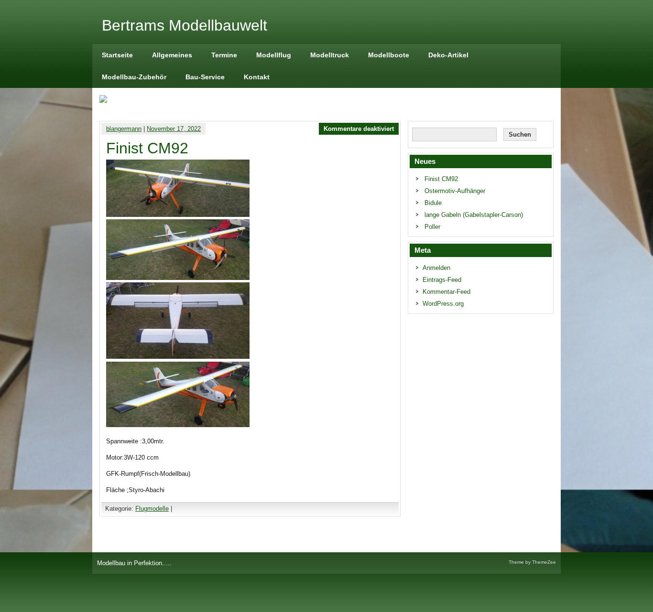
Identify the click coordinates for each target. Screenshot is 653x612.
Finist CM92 (441, 179)
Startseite (117, 55)
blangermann (123, 128)
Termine (224, 55)
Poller (432, 226)
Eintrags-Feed (442, 279)
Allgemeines (172, 55)
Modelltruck (329, 55)
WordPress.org (443, 303)
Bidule (433, 202)
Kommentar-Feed (446, 291)
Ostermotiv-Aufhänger (454, 190)
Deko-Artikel (448, 55)
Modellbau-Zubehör (134, 77)
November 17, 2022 (174, 128)
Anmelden (436, 267)
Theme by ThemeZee (532, 562)
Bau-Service (205, 77)
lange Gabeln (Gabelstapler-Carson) (473, 214)
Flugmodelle (152, 508)
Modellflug (273, 55)
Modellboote (388, 55)
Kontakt (257, 77)
